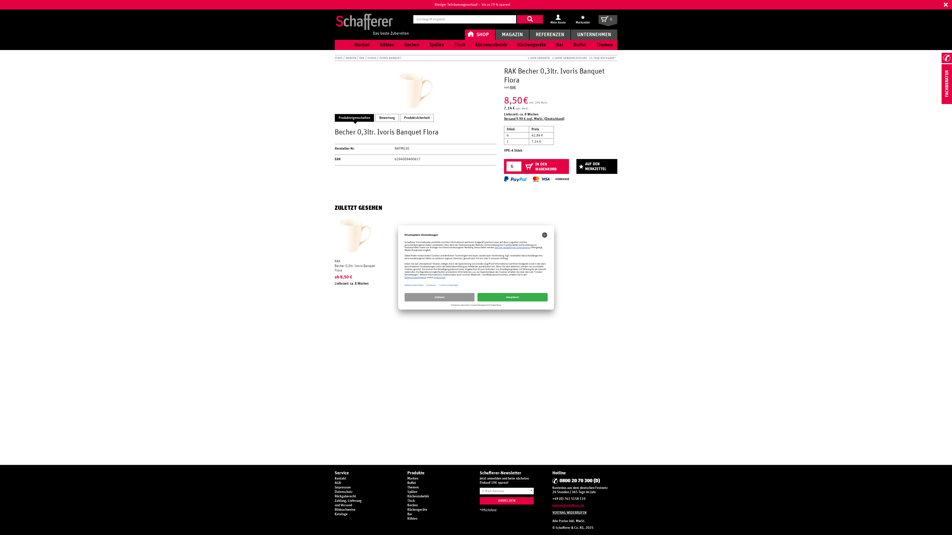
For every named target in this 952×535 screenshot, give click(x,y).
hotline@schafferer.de (568, 505)
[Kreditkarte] (541, 179)
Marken (351, 57)
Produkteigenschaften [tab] (354, 118)
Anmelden (506, 501)
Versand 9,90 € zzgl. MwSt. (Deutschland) (534, 119)
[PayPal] (515, 179)
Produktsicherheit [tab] (417, 118)
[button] (946, 5)
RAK (362, 57)
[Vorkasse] (562, 179)
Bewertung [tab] (387, 118)
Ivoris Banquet (390, 57)
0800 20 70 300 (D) (580, 480)
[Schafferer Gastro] (372, 19)
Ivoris (372, 57)
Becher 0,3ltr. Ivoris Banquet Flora (355, 268)
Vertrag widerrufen (569, 512)
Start (339, 57)
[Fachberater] (947, 103)
